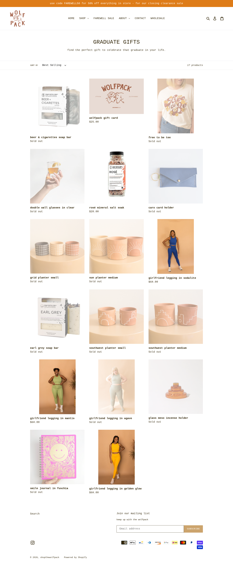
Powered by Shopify (75, 557)
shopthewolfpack (49, 557)
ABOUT (123, 18)
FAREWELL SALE (104, 18)
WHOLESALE (158, 18)
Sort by (34, 65)
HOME (71, 18)
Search (35, 513)
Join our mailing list (133, 513)
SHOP (83, 18)
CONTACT (140, 18)
